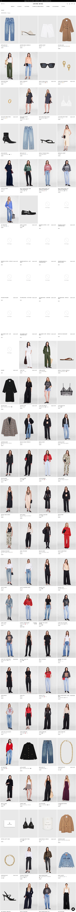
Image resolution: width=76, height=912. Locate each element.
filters (9, 10)
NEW (25, 0)
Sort (14, 10)
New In (12, 6)
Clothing (27, 6)
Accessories (56, 6)
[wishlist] (72, 3)
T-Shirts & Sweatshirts (37, 6)
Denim (48, 6)
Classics (19, 6)
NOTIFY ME (22, 626)
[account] (69, 3)
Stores (63, 6)
